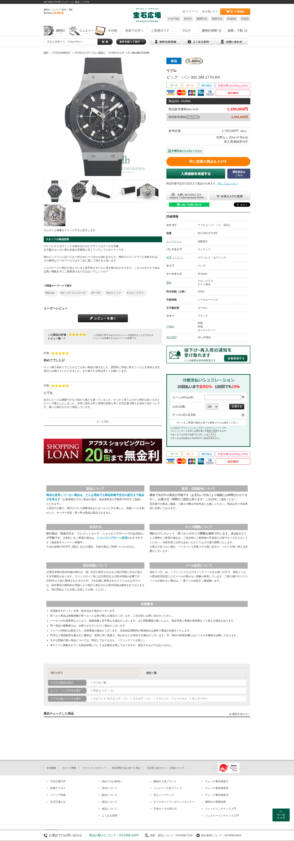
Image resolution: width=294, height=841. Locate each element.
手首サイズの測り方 (165, 808)
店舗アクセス (58, 788)
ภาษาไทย (173, 18)
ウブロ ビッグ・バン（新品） (215, 225)
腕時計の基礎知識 (215, 801)
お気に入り (211, 11)
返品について (109, 801)
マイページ (192, 11)
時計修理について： (212, 835)
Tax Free (192, 117)
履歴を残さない (241, 714)
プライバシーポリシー (94, 768)
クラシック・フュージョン (171, 698)
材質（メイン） (175, 257)
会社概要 (51, 768)
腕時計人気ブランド (165, 781)
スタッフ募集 (69, 768)
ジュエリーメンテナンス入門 (222, 815)
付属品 (170, 326)
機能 (169, 282)
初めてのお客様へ (112, 781)
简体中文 (217, 18)
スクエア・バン (142, 698)
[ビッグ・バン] (54, 191)
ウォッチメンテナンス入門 (220, 808)
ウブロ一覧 (99, 682)
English (231, 18)
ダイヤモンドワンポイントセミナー (174, 801)
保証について (109, 808)
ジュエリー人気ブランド (167, 788)
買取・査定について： (163, 835)
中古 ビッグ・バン (104, 690)
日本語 (245, 18)
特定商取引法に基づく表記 (126, 768)
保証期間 (171, 337)
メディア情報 (58, 794)
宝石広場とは (58, 801)
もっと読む (102, 421)
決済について (109, 788)
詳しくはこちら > (228, 183)
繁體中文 (202, 18)
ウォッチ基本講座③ (216, 794)
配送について (109, 794)
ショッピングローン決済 (112, 537)
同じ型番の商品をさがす (208, 161)
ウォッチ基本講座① (216, 781)
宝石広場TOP (58, 781)
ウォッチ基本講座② (216, 788)
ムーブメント (174, 241)
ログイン (121, 338)
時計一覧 (151, 672)
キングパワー (199, 698)
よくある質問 (109, 815)
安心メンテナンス (163, 794)
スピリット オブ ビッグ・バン (110, 698)
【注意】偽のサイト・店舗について (165, 768)
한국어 (188, 18)
